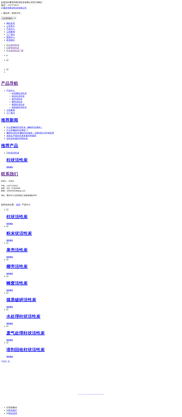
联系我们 (10, 40)
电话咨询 (13, 413)
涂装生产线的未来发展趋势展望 (21, 136)
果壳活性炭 (17, 99)
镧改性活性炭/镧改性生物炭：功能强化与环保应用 (30, 133)
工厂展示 (10, 34)
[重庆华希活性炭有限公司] (14, 8)
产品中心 (10, 29)
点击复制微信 (7, 18)
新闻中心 (10, 37)
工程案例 (10, 32)
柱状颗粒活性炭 (19, 93)
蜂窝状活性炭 (18, 104)
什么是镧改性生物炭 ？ (17, 130)
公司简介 (10, 26)
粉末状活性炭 (18, 96)
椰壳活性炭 (17, 102)
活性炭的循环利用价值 (17, 138)
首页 (18, 205)
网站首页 (10, 23)
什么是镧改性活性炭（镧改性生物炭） (24, 127)
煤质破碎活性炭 (19, 107)
